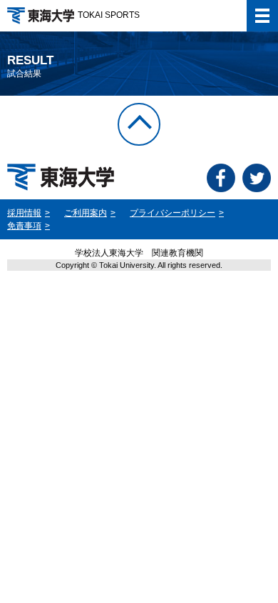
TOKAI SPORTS (109, 15)
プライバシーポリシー (172, 213)
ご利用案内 (85, 213)
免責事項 (24, 226)
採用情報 (24, 213)
